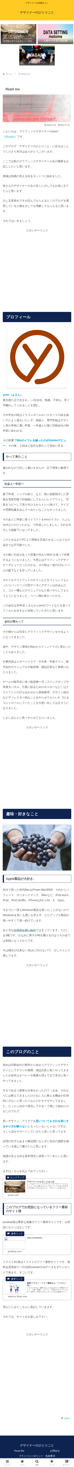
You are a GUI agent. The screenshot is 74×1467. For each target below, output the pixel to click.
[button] (67, 826)
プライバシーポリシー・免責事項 (37, 1456)
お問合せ (55, 1450)
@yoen (10, 136)
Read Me (19, 1450)
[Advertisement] (37, 270)
